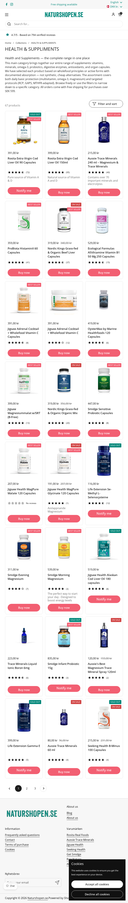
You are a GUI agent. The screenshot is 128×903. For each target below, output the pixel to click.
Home (8, 42)
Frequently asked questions (22, 835)
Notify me (24, 190)
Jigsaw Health (75, 844)
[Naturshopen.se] (64, 15)
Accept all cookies (97, 884)
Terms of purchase (17, 844)
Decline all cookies (97, 894)
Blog (69, 813)
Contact (10, 840)
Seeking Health (76, 849)
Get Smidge (74, 854)
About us (72, 818)
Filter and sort (107, 104)
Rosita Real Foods (78, 835)
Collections (21, 42)
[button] (119, 14)
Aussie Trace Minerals (80, 840)
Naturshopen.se (38, 898)
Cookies (10, 849)
